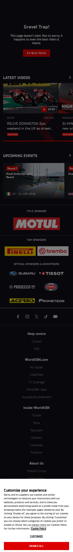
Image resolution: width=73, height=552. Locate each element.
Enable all (36, 545)
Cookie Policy (38, 528)
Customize (36, 536)
